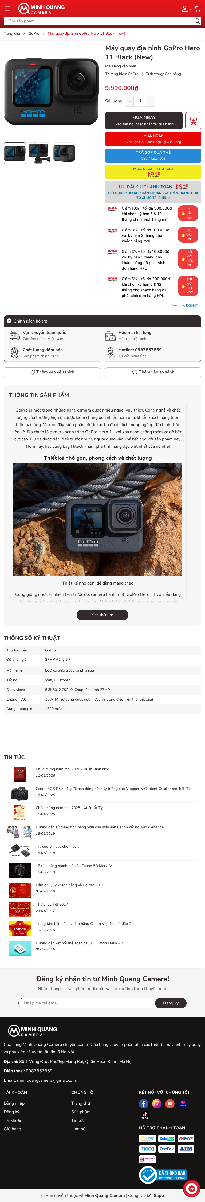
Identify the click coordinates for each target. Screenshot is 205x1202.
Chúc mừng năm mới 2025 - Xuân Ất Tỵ (69, 807)
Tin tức (14, 757)
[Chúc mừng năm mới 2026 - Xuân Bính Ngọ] (19, 774)
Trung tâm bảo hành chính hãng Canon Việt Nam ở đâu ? (83, 923)
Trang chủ (80, 1103)
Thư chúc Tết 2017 (52, 904)
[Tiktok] (145, 1115)
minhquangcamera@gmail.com (46, 1080)
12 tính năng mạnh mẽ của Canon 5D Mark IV (74, 865)
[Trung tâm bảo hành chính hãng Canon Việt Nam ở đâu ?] (19, 928)
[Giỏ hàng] (197, 8)
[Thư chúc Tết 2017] (19, 909)
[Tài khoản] (186, 9)
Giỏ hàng (12, 1129)
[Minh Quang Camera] (39, 8)
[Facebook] (143, 1103)
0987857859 (148, 350)
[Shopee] (170, 1103)
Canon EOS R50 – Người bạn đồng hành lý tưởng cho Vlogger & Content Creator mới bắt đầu (114, 788)
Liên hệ (78, 1129)
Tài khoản (13, 1120)
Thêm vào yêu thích (55, 372)
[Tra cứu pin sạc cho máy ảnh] (19, 851)
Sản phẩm (81, 1112)
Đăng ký (171, 1003)
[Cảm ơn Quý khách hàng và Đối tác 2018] (19, 890)
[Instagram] (156, 1103)
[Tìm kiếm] (197, 21)
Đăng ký (11, 1112)
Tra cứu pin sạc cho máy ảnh (60, 846)
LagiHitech (73, 446)
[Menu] (8, 9)
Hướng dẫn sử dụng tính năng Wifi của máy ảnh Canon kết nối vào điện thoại (100, 827)
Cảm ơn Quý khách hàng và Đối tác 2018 (70, 885)
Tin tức (77, 1120)
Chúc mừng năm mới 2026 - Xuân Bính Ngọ (72, 769)
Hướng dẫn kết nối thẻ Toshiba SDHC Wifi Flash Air (79, 943)
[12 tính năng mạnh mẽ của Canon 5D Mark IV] (19, 870)
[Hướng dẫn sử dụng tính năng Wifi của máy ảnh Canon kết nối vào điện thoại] (19, 832)
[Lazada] (183, 1103)
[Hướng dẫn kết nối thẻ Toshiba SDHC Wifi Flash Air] (19, 948)
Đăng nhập (14, 1103)
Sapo (159, 1196)
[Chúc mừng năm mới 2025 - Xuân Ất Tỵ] (19, 812)
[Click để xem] (52, 92)
